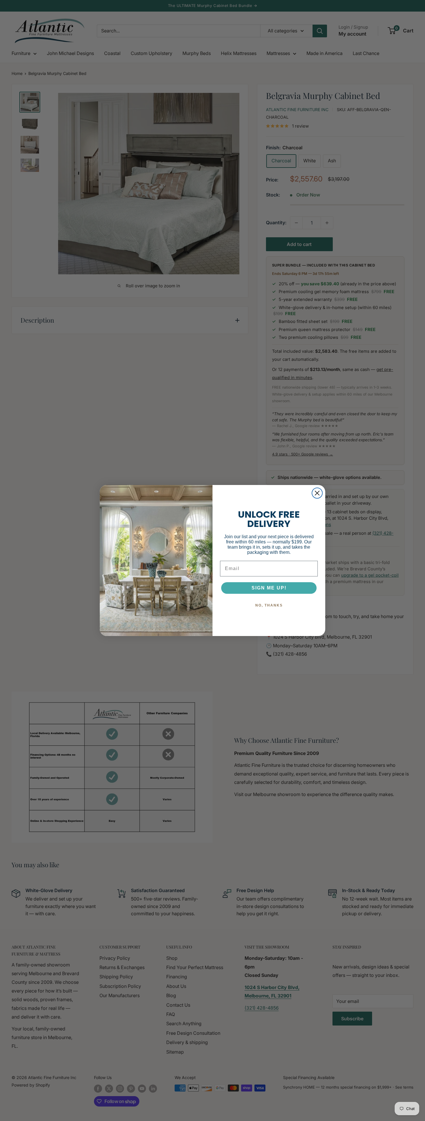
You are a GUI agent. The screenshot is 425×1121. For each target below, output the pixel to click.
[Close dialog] (317, 493)
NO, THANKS (269, 605)
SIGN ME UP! (269, 587)
